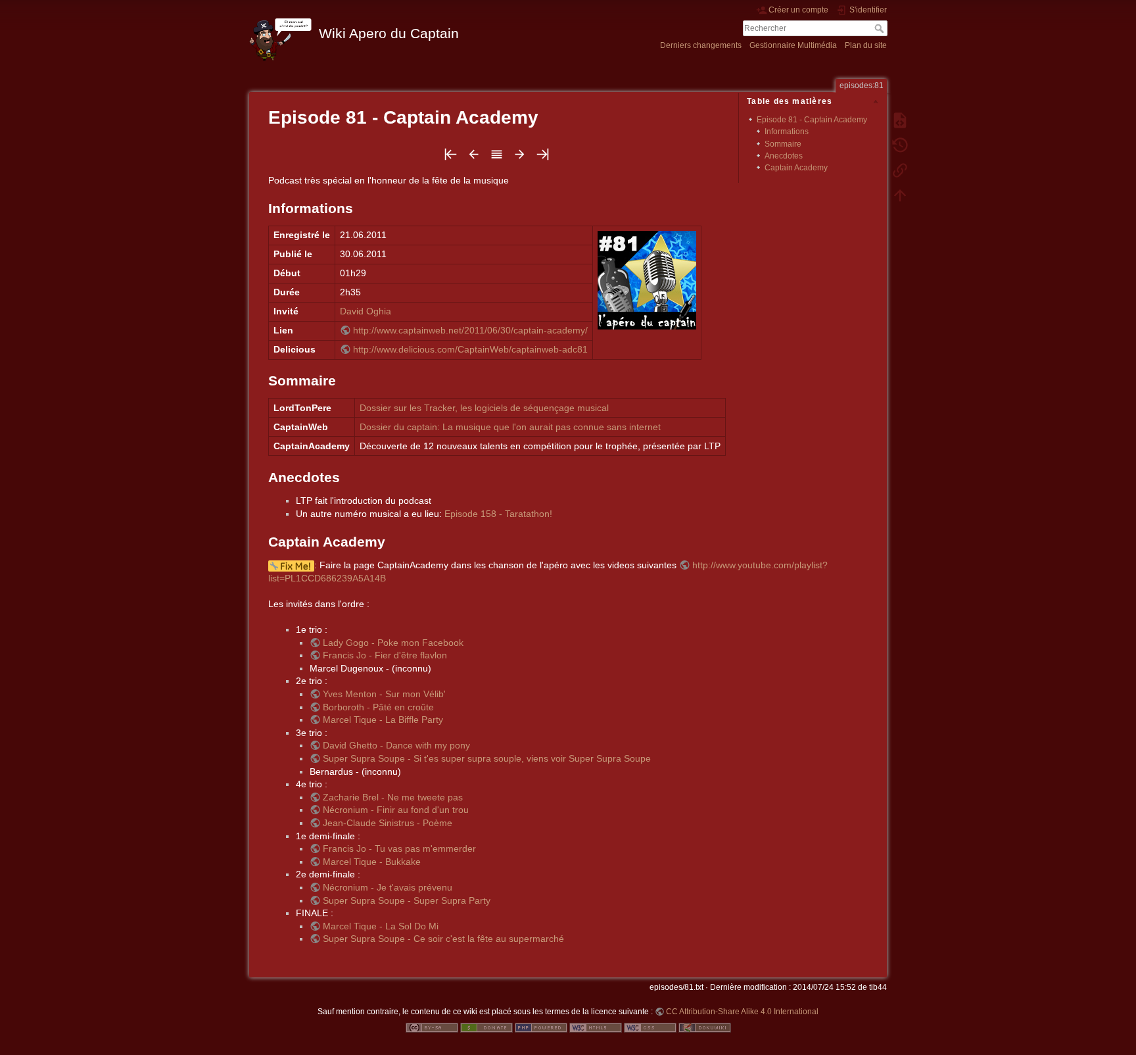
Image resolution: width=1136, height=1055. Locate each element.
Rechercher (880, 28)
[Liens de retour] (900, 169)
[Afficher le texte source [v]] (900, 119)
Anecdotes (784, 155)
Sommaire (783, 144)
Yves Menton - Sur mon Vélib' (384, 694)
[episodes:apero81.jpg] (647, 279)
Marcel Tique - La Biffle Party (383, 719)
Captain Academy (796, 167)
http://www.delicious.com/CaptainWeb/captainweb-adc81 (470, 349)
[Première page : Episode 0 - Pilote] (451, 158)
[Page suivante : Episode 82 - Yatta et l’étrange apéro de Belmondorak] (520, 158)
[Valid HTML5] (595, 1026)
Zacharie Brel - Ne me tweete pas (393, 797)
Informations (787, 131)
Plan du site (866, 45)
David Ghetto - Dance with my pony (396, 745)
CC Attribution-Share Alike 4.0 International (742, 1011)
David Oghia (365, 311)
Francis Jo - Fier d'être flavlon (385, 655)
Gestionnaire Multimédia (793, 45)
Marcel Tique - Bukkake (372, 861)
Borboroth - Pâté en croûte (378, 707)
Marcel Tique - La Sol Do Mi (380, 926)
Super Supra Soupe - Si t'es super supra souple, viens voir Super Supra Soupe (487, 758)
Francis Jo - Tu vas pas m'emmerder (399, 848)
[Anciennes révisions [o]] (900, 144)
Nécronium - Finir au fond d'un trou (396, 809)
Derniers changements (701, 45)
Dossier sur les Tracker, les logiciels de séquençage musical (484, 408)
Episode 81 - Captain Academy (812, 119)
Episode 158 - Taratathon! (498, 513)
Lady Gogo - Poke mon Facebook (393, 642)
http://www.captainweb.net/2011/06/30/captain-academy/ (470, 330)
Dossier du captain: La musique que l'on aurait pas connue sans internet (510, 427)
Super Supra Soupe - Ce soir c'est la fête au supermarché (443, 938)
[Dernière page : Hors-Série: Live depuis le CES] (543, 158)
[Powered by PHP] (541, 1026)
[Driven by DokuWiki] (704, 1026)
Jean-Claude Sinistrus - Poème (387, 823)
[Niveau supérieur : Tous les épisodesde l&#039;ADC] (497, 158)
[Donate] (486, 1026)
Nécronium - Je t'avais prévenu (387, 887)
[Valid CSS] (650, 1026)
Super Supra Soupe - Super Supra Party (406, 900)
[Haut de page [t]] (900, 194)
